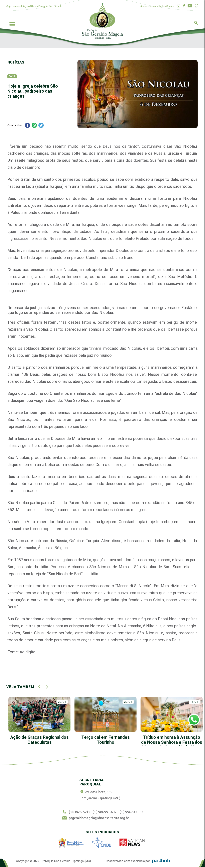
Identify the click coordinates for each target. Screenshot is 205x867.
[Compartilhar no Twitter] (41, 126)
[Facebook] (184, 6)
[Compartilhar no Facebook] (27, 126)
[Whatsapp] (197, 6)
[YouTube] (189, 6)
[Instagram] (178, 6)
